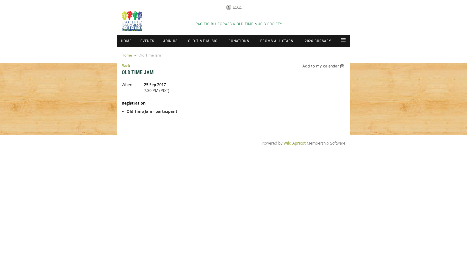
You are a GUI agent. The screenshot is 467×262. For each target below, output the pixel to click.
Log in (237, 7)
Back (126, 65)
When (127, 84)
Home (127, 55)
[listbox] (323, 66)
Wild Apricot (294, 143)
